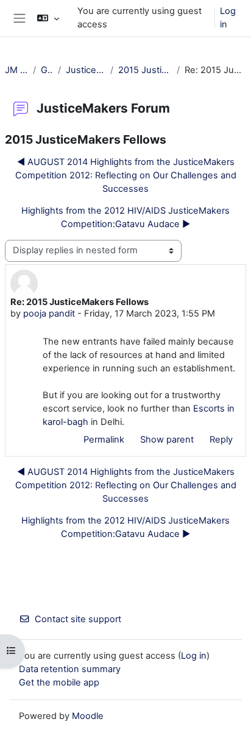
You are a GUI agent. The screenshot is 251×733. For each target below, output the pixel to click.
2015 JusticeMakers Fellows (145, 70)
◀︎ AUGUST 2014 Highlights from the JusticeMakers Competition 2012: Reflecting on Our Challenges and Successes (125, 175)
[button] (47, 18)
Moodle (88, 715)
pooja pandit (49, 313)
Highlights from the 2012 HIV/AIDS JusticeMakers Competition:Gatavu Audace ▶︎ (125, 217)
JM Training (16, 70)
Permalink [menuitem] (103, 439)
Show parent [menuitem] (167, 439)
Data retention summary (70, 669)
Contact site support (78, 619)
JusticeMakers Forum (86, 70)
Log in (228, 17)
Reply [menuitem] (221, 439)
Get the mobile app (59, 682)
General (47, 70)
